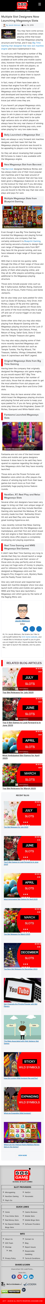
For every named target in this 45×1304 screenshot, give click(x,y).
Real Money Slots (12, 1220)
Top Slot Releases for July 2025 (18, 692)
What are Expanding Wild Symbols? (17, 1113)
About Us (8, 1239)
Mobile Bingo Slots (32, 1220)
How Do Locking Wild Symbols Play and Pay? (21, 1078)
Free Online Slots (12, 1216)
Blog (26, 1243)
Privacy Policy (10, 1258)
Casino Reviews (31, 1212)
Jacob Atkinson (23, 688)
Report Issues (30, 1247)
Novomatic (29, 1196)
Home (7, 1212)
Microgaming (10, 1192)
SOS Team (9, 1243)
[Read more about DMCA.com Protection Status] (10, 1292)
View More (22, 1155)
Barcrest (9, 169)
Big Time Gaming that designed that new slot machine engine (22, 45)
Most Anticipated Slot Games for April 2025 (21, 899)
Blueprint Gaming (32, 241)
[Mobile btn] (39, 4)
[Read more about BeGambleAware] (14, 1284)
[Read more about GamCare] (3, 1284)
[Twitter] (32, 629)
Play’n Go (8, 1200)
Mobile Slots (30, 1216)
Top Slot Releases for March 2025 (19, 788)
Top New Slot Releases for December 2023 (20, 969)
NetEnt (27, 1192)
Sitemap (8, 1247)
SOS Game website (29, 637)
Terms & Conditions (32, 1258)
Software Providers (32, 1224)
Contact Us (29, 1239)
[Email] (25, 629)
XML (10, 1251)
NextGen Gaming (11, 1196)
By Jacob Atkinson (13, 25)
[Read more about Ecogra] (29, 1284)
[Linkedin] (39, 629)
